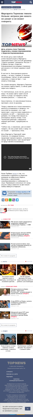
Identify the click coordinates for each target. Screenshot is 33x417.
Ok (28, 409)
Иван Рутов (21, 9)
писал (15, 173)
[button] (2, 2)
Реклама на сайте (12, 374)
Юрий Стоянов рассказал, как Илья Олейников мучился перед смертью (18, 209)
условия (15, 411)
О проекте (9, 371)
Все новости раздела (8, 256)
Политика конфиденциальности (16, 379)
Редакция (9, 376)
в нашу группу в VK (23, 192)
